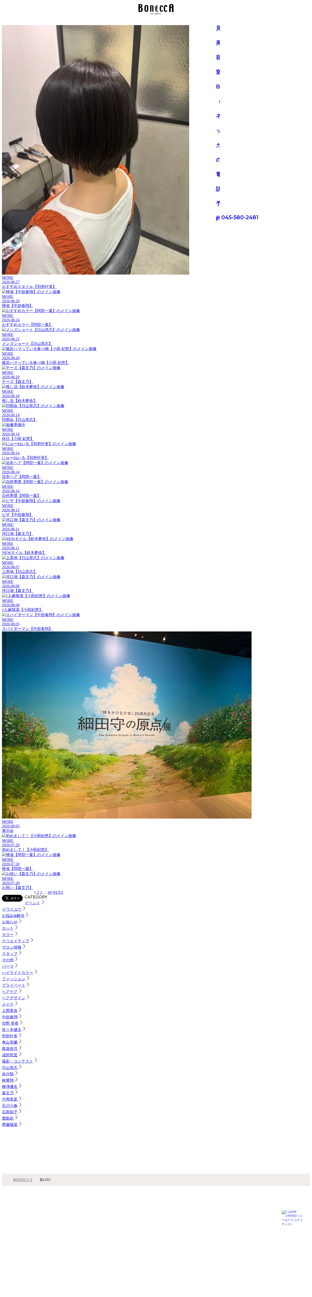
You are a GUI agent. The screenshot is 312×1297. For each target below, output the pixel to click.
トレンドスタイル (107, 1219)
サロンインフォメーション (61, 1219)
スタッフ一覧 (52, 1223)
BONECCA (22, 1180)
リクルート (103, 1231)
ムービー (101, 1215)
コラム (100, 1223)
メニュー (50, 1215)
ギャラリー (51, 1227)
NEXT (58, 892)
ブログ (48, 1231)
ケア (99, 1227)
